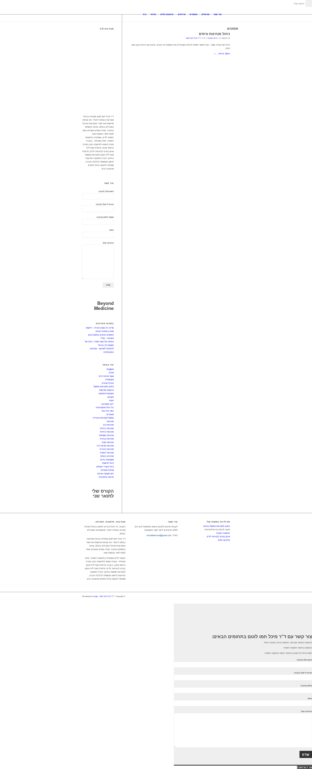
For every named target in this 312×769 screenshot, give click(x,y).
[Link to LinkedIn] (222, 596)
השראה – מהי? (107, 338)
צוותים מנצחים (107, 469)
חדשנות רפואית (223, 533)
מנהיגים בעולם (107, 455)
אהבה (111, 372)
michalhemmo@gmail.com (158, 535)
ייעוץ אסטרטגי (107, 403)
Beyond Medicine (104, 305)
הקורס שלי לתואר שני (103, 493)
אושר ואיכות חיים (106, 376)
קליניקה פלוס (224, 539)
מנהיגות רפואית (107, 452)
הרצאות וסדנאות (106, 389)
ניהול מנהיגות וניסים (214, 33)
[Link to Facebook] (227, 596)
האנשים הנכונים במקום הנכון (101, 334)
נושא (111, 229)
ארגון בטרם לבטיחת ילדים (218, 536)
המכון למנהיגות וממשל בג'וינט (216, 526)
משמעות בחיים (107, 459)
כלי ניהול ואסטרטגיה (105, 407)
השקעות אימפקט (106, 393)
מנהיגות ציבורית (107, 449)
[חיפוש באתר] (227, 14)
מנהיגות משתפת (106, 435)
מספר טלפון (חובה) (105, 217)
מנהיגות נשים (108, 442)
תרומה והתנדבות (106, 476)
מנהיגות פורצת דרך (105, 445)
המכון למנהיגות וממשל (103, 386)
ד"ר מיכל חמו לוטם (193, 38)
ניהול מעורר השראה (105, 466)
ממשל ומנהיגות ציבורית (103, 417)
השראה (110, 396)
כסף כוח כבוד (107, 410)
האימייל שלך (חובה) (105, 204)
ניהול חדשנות (108, 462)
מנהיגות (110, 421)
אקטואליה (109, 379)
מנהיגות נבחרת (107, 438)
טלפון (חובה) (306, 685)
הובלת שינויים (108, 382)
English (110, 369)
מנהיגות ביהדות (107, 428)
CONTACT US (304, 767)
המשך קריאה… (222, 53)
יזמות (111, 400)
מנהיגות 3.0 (108, 424)
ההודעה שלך (108, 242)
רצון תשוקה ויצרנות (105, 473)
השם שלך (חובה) (106, 191)
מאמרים (110, 414)
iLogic (95, 596)
